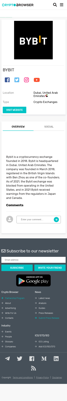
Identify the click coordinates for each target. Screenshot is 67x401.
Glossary (9, 341)
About (8, 303)
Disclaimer (57, 377)
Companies (10, 346)
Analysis (42, 303)
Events (8, 332)
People (8, 337)
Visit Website (14, 110)
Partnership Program (15, 298)
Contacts (9, 318)
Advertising (10, 308)
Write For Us (10, 313)
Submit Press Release (48, 318)
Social (49, 126)
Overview (18, 126)
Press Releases (45, 313)
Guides (41, 308)
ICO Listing (43, 341)
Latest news (44, 298)
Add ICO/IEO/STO (46, 346)
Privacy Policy (42, 377)
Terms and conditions (23, 377)
